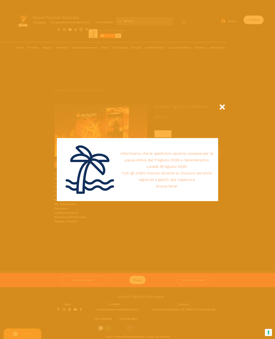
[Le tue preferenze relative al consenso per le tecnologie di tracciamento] (268, 332)
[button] (222, 107)
